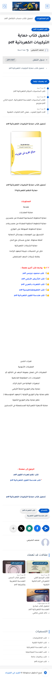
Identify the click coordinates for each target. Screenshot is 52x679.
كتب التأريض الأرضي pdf (33, 279)
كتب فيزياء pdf (40, 662)
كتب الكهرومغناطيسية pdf (32, 290)
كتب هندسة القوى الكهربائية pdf (29, 296)
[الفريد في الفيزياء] (26, 6)
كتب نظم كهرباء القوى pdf (26, 475)
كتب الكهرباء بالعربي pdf (33, 285)
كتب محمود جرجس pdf (33, 274)
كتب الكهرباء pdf (40, 29)
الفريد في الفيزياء (13, 673)
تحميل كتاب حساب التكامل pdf (19, 19)
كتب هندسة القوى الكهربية (37, 516)
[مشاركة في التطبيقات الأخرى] (13, 528)
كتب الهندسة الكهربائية (37, 648)
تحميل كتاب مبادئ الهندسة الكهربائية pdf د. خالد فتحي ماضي (39, 609)
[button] (37, 528)
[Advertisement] (26, 328)
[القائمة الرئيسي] (47, 6)
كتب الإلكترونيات (40, 638)
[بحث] (5, 6)
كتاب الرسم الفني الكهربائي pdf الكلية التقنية (40, 581)
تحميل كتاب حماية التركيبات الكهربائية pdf (26, 68)
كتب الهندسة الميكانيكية (36, 652)
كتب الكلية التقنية (39, 643)
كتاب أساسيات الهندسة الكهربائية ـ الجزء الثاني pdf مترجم (24, 102)
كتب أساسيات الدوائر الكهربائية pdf (29, 91)
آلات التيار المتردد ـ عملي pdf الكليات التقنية (26, 112)
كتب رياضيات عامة (39, 657)
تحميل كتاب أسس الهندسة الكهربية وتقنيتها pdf (16, 581)
